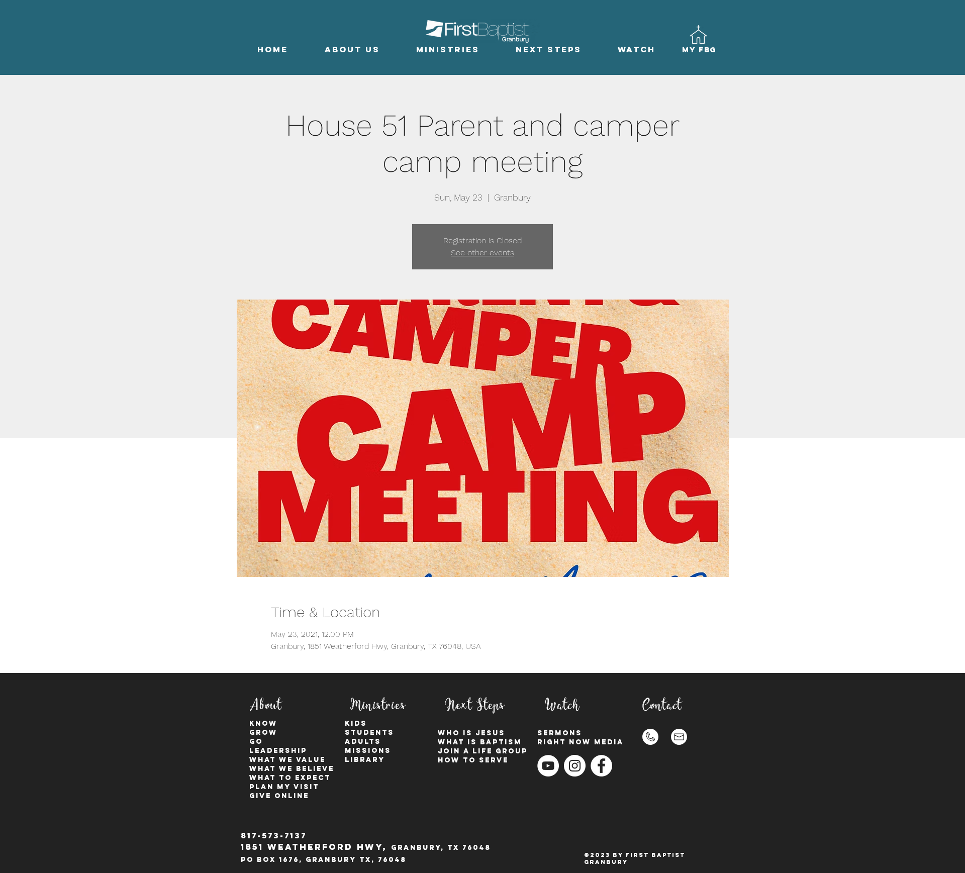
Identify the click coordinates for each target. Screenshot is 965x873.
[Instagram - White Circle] (575, 766)
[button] (352, 49)
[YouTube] (548, 766)
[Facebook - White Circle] (601, 766)
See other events (482, 252)
